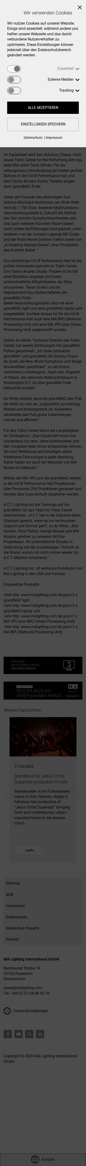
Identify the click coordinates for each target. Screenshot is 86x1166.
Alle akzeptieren (43, 107)
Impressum (54, 137)
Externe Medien (61, 79)
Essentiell (66, 68)
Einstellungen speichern (43, 124)
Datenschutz (33, 137)
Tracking (66, 90)
